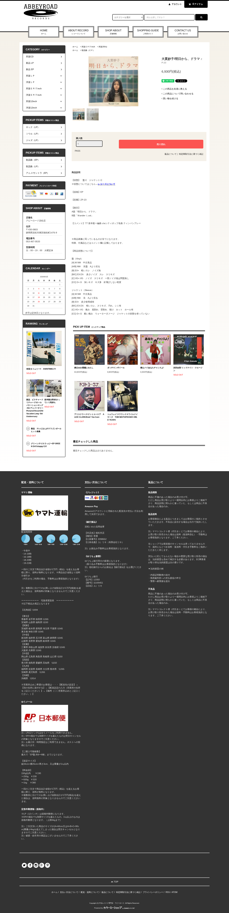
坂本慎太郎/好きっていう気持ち (52, 401)
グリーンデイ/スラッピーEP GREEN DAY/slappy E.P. (45, 444)
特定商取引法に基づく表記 (191, 154)
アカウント (177, 4)
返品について (171, 154)
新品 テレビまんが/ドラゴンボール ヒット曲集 (46, 430)
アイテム (198, 4)
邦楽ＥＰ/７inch (88, 47)
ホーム (75, 47)
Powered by (98, 908)
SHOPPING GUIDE (148, 32)
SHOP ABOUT (113, 32)
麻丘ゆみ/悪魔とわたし (83, 368)
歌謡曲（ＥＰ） (88, 50)
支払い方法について (69, 892)
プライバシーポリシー (153, 892)
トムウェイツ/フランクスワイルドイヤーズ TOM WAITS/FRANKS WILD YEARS (122, 417)
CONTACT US (183, 32)
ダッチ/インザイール (116, 368)
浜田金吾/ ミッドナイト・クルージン (187, 369)
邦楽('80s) (103, 47)
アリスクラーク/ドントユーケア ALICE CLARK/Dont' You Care (89, 415)
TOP (115, 881)
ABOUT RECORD (78, 32)
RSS (168, 892)
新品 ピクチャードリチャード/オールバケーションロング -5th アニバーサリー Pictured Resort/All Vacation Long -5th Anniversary (35, 408)
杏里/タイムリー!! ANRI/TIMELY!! (41, 369)
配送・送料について (90, 892)
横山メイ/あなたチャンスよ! (152, 368)
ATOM (174, 892)
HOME (44, 32)
